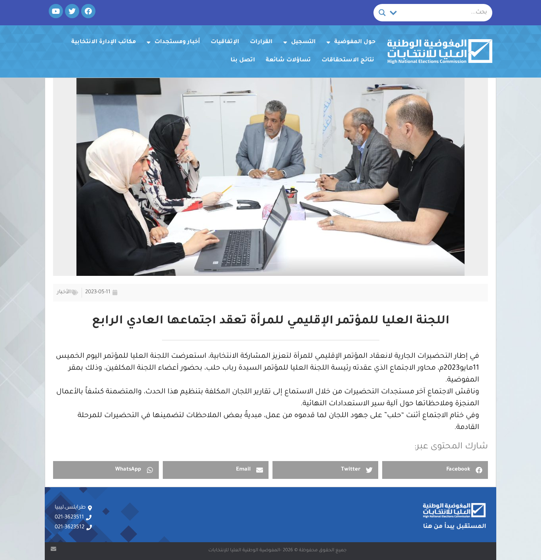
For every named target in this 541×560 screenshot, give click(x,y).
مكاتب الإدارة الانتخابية (103, 42)
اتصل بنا (242, 60)
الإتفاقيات (225, 42)
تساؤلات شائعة (288, 60)
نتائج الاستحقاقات (348, 60)
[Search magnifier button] (382, 12)
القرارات (261, 42)
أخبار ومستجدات (177, 42)
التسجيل (303, 42)
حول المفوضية (354, 42)
